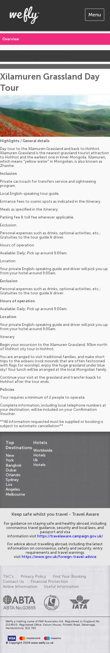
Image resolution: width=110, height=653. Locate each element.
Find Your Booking (69, 576)
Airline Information (20, 586)
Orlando (13, 475)
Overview (10, 39)
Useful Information (61, 586)
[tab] (94, 14)
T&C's (8, 576)
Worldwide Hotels (42, 453)
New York (10, 458)
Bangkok (13, 465)
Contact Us (13, 581)
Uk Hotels (39, 462)
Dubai (11, 470)
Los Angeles (13, 487)
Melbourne (15, 494)
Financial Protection (49, 581)
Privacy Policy (33, 576)
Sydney (12, 479)
